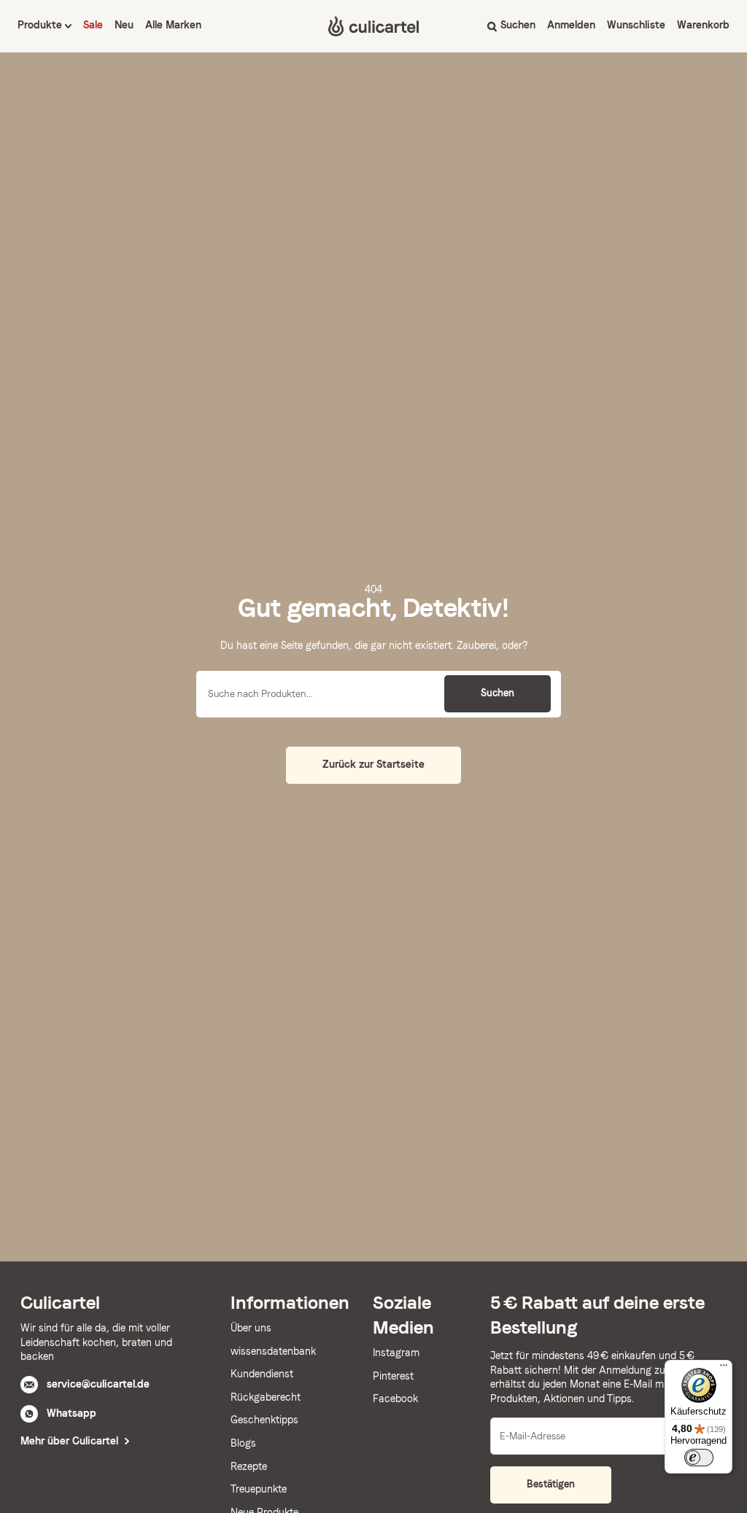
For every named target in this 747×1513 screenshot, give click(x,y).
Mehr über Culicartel (70, 1441)
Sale (93, 25)
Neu (124, 25)
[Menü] (723, 1368)
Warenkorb (703, 25)
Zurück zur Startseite (373, 764)
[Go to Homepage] (373, 26)
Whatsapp (71, 1413)
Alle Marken (173, 25)
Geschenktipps (264, 1420)
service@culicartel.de (98, 1384)
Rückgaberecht (266, 1397)
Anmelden (571, 25)
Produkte (41, 25)
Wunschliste (636, 25)
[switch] (698, 1457)
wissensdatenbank (273, 1351)
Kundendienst (262, 1374)
